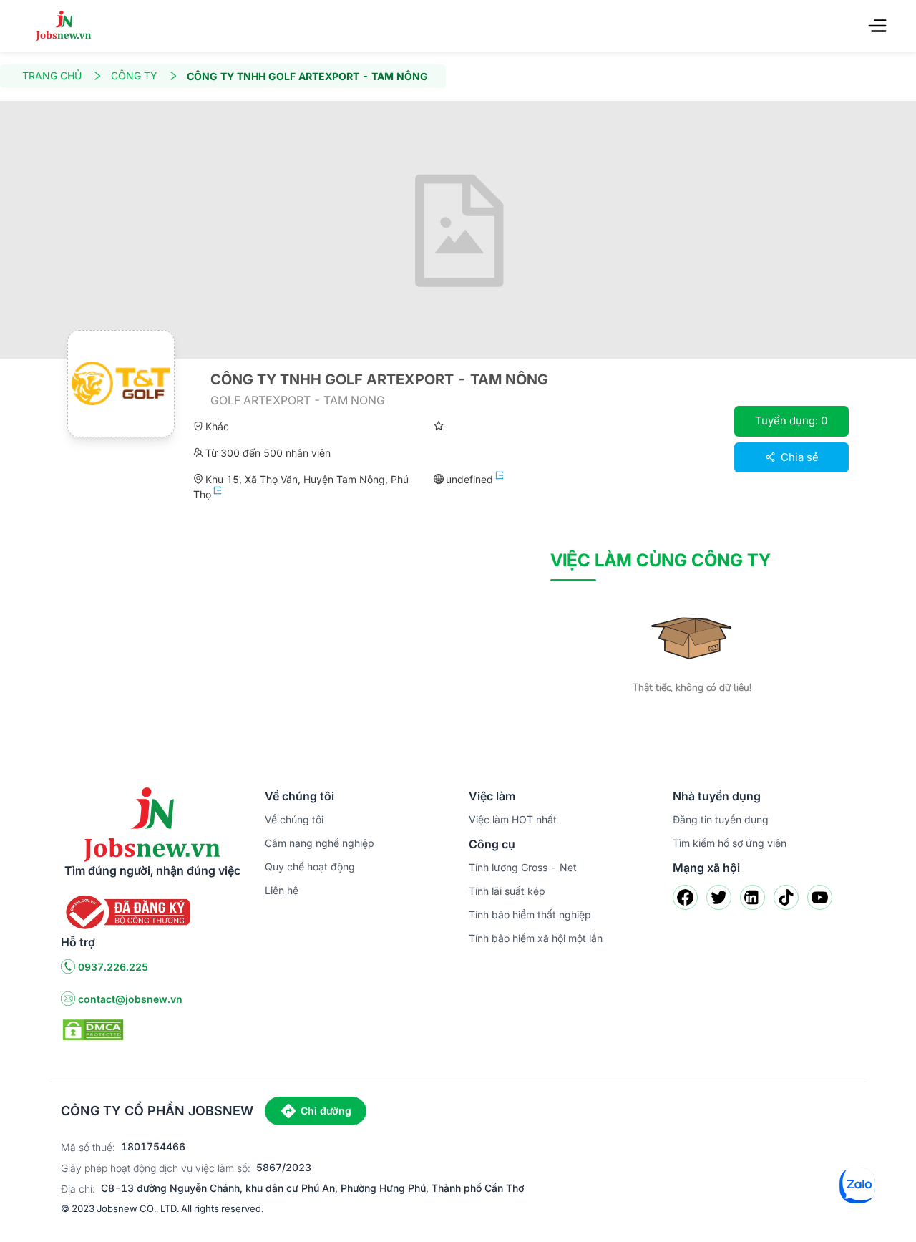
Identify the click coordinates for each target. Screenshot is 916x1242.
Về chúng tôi (294, 819)
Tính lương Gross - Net (523, 867)
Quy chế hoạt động (310, 866)
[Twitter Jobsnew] (718, 897)
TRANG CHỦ (52, 75)
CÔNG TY (134, 75)
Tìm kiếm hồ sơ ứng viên (729, 843)
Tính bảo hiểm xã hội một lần (536, 938)
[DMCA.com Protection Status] (93, 1029)
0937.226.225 (113, 967)
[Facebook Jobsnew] (685, 897)
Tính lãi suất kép (507, 891)
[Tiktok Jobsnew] (786, 897)
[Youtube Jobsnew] (819, 897)
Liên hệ (281, 890)
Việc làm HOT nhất (513, 819)
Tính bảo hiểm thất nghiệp (530, 914)
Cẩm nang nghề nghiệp (319, 843)
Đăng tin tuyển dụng (721, 819)
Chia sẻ (798, 457)
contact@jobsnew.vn (130, 999)
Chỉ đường (326, 1111)
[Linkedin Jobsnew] (752, 897)
